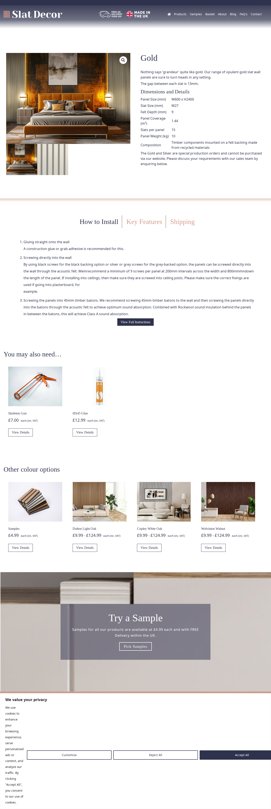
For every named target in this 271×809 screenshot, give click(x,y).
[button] (123, 60)
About (222, 14)
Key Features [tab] (144, 221)
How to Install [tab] (99, 221)
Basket (210, 14)
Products (180, 14)
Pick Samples (135, 646)
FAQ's (243, 14)
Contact (256, 14)
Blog (233, 14)
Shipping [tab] (182, 221)
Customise (69, 755)
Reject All (155, 755)
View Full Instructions (135, 322)
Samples (196, 14)
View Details (20, 432)
